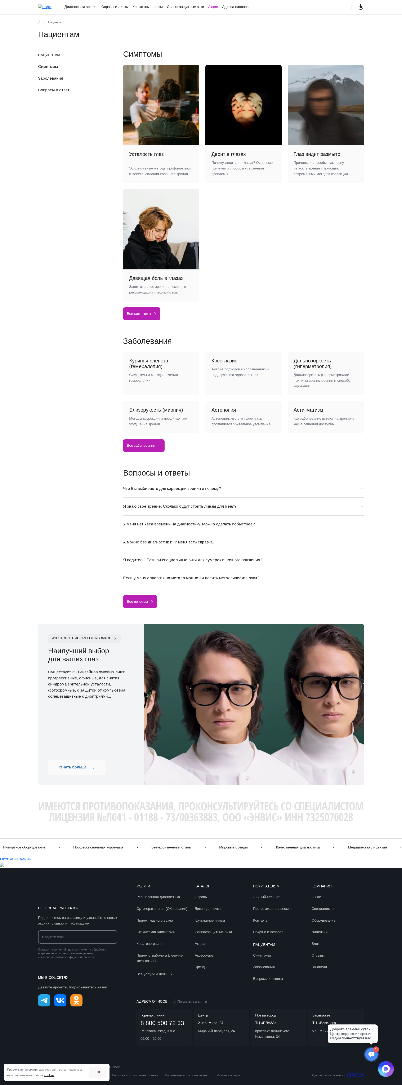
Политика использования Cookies (135, 1075)
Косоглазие (224, 360)
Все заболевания (141, 445)
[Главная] (40, 22)
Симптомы (48, 66)
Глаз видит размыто (317, 154)
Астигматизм (308, 410)
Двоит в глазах (228, 154)
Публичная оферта (227, 1075)
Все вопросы (137, 602)
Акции (213, 7)
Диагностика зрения (80, 7)
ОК (97, 1072)
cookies (49, 1075)
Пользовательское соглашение (186, 1075)
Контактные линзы (148, 7)
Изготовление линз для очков (81, 638)
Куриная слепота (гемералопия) (148, 363)
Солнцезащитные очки (185, 7)
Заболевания (50, 78)
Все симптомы (139, 314)
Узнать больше (72, 767)
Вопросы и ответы (55, 90)
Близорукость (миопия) (156, 410)
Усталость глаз (146, 154)
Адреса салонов (235, 7)
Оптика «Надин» (15, 859)
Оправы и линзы (115, 7)
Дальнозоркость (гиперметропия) (313, 363)
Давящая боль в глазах (156, 278)
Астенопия (223, 410)
